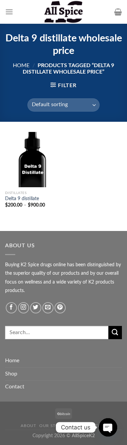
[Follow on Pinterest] (60, 307)
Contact (14, 386)
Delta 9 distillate (22, 198)
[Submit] (115, 332)
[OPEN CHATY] (108, 427)
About (28, 426)
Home (21, 65)
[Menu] (9, 11)
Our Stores (53, 426)
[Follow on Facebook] (11, 307)
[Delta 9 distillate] (32, 159)
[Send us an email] (48, 307)
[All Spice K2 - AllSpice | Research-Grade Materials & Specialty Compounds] (64, 12)
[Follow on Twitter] (35, 307)
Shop (11, 373)
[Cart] (118, 11)
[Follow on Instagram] (23, 307)
